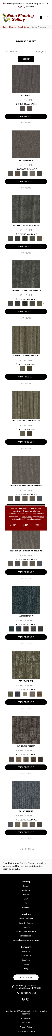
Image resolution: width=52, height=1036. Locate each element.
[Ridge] (39, 173)
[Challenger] (26, 469)
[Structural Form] (40, 759)
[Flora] (25, 173)
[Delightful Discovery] (26, 665)
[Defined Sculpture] (19, 759)
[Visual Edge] (26, 730)
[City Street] (40, 629)
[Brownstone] (26, 629)
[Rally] (32, 498)
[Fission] (32, 824)
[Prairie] (32, 173)
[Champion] (18, 498)
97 (26, 849)
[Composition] (32, 238)
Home (5, 27)
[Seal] (39, 824)
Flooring (12, 27)
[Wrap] (29, 368)
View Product (26, 116)
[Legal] (26, 79)
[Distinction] (39, 238)
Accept (13, 525)
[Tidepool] (26, 600)
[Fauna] (18, 173)
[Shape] (26, 795)
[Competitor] (25, 498)
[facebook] (23, 999)
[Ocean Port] (19, 629)
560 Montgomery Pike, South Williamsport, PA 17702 (26, 4)
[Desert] (26, 144)
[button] (26, 977)
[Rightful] (29, 108)
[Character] (18, 238)
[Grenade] (18, 824)
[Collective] (25, 238)
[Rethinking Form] (33, 759)
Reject (25, 525)
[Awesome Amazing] (32, 694)
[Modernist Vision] (25, 694)
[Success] (39, 498)
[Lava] (25, 824)
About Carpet (24, 27)
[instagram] (27, 999)
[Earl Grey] (33, 629)
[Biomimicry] (26, 209)
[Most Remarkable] (18, 694)
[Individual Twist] (26, 759)
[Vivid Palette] (39, 694)
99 (33, 849)
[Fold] (26, 339)
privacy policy (27, 517)
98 (29, 849)
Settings (38, 525)
